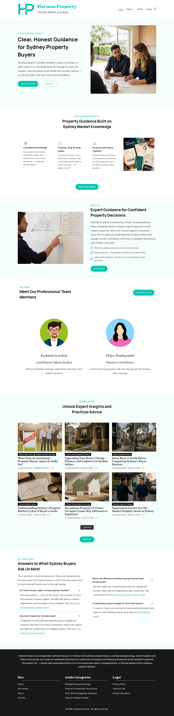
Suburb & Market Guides (122, 454)
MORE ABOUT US (143, 293)
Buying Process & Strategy (45, 454)
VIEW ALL (87, 539)
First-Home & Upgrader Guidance (78, 454)
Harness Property (57, 6)
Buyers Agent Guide (26, 454)
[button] (133, 9)
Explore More (28, 84)
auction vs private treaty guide (128, 594)
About (140, 9)
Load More (87, 527)
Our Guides (23, 688)
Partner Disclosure (121, 693)
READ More (99, 269)
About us (49, 84)
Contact (148, 9)
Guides (129, 9)
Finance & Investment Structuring (78, 504)
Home (120, 9)
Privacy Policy (119, 684)
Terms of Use (119, 688)
